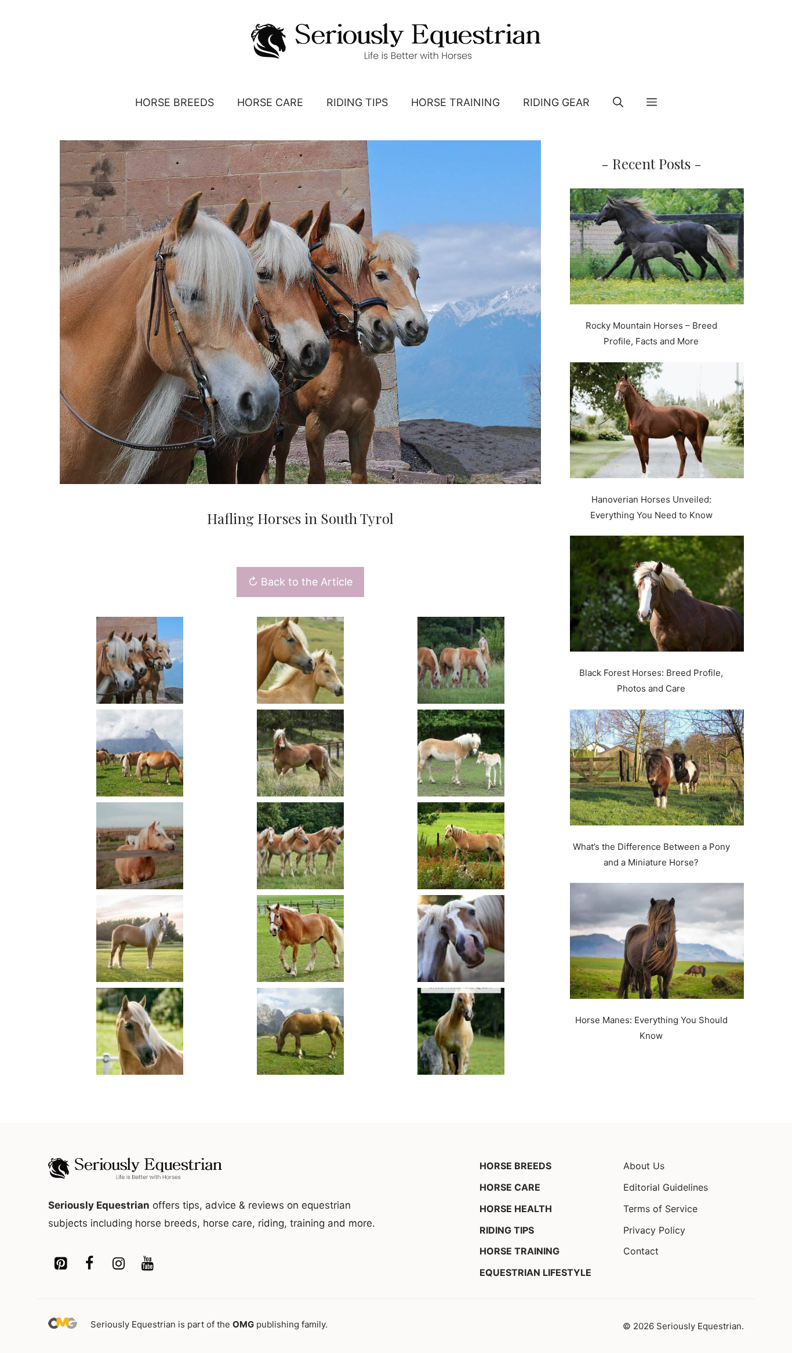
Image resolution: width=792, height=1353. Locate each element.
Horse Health (515, 1208)
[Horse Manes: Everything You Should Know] (657, 943)
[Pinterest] (60, 1264)
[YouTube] (147, 1264)
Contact (641, 1251)
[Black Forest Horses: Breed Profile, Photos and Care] (657, 596)
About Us (643, 1166)
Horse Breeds (174, 102)
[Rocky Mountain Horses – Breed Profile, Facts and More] (657, 248)
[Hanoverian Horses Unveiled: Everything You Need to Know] (657, 422)
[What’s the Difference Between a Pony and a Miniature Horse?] (657, 770)
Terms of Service (660, 1208)
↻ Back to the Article (300, 582)
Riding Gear (556, 102)
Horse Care (270, 102)
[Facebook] (89, 1264)
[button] (618, 102)
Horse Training (455, 102)
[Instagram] (118, 1264)
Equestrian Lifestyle (535, 1272)
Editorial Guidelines (665, 1187)
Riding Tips (357, 102)
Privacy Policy (654, 1230)
